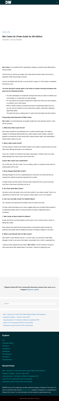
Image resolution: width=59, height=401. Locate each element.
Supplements (6, 351)
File (9, 32)
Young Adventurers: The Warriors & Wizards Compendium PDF (21, 320)
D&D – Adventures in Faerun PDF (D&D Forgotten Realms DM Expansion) (24, 314)
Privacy (37, 398)
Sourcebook (5, 357)
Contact (26, 398)
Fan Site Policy (26, 390)
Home (4, 32)
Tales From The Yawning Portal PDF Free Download (18, 322)
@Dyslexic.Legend (32, 289)
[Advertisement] (29, 17)
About (21, 398)
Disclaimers (31, 398)
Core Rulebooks (7, 354)
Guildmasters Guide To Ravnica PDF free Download (18, 325)
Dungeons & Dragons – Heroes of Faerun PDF (16, 317)
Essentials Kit (6, 348)
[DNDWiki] (9, 2)
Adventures (5, 346)
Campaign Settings (7, 343)
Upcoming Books (7, 359)
